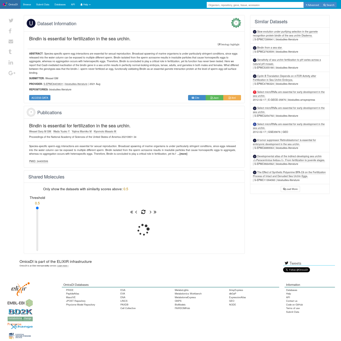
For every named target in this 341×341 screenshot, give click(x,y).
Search (330, 5)
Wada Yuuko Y (61, 131)
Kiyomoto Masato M (105, 131)
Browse (27, 4)
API (288, 297)
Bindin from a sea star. (269, 47)
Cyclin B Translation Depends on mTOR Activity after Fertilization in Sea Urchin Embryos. (284, 78)
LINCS (124, 300)
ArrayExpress (236, 290)
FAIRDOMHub (182, 308)
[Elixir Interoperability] (19, 288)
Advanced (313, 5)
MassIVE (71, 297)
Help (288, 293)
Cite (198, 97)
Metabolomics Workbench (188, 293)
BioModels (180, 304)
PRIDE (70, 290)
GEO (231, 300)
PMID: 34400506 (38, 161)
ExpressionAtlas (237, 297)
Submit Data (292, 311)
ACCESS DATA (39, 97)
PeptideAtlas (72, 293)
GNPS (178, 300)
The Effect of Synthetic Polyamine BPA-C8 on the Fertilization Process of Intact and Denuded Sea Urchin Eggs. (289, 174)
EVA (122, 293)
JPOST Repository (76, 300)
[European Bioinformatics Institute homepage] (19, 302)
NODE (232, 304)
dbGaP (232, 293)
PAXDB (124, 304)
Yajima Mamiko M (82, 131)
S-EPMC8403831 (53, 84)
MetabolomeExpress (185, 297)
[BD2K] (19, 310)
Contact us (291, 300)
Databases (60, 4)
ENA (122, 297)
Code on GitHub (294, 304)
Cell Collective (128, 308)
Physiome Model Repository (80, 304)
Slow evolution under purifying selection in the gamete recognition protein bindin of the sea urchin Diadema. (285, 33)
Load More (291, 189)
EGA (122, 290)
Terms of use (293, 308)
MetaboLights (182, 290)
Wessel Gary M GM (40, 131)
